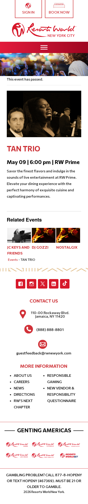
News (19, 388)
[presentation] (19, 235)
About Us (23, 375)
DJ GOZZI (40, 247)
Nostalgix (66, 247)
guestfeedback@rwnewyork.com (43, 353)
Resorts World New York (47, 492)
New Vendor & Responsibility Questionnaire (61, 394)
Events (13, 259)
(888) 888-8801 (50, 329)
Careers (22, 381)
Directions (24, 394)
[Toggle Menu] (44, 47)
